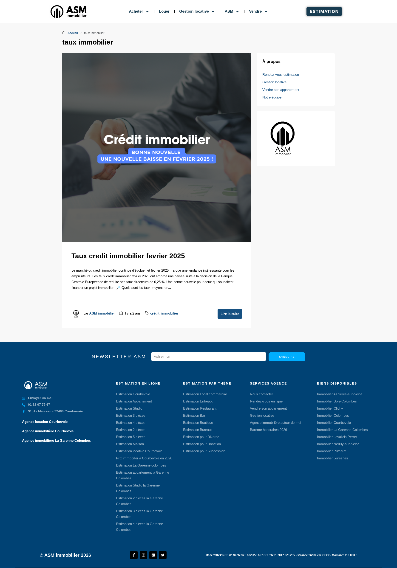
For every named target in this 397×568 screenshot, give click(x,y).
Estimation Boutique (198, 423)
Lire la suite (230, 314)
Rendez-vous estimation (280, 74)
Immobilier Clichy (330, 408)
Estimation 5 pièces (130, 437)
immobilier (169, 313)
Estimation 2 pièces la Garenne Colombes (139, 501)
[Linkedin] (153, 555)
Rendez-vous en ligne (266, 401)
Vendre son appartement (280, 90)
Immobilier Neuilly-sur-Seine (338, 444)
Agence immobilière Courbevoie (48, 431)
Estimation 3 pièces (130, 415)
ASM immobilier (102, 313)
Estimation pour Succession (204, 451)
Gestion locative (194, 11)
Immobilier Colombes (333, 415)
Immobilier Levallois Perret (337, 437)
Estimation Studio (129, 408)
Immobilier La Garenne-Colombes (342, 430)
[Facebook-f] (134, 555)
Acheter (136, 11)
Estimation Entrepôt (198, 401)
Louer (164, 11)
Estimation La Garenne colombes (141, 465)
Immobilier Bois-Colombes (337, 401)
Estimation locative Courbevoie (139, 451)
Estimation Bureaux (198, 430)
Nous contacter (261, 394)
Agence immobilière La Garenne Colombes (56, 440)
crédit (154, 313)
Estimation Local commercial (205, 394)
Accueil (73, 33)
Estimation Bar (194, 415)
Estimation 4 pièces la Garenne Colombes (139, 526)
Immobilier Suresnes (332, 458)
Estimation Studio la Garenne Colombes (138, 488)
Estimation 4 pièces (130, 423)
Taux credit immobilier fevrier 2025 (128, 256)
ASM (229, 11)
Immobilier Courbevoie (334, 423)
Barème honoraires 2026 (268, 430)
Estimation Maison (130, 444)
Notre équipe (271, 97)
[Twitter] (163, 555)
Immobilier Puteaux (331, 451)
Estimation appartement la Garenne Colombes (142, 475)
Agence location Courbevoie (45, 422)
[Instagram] (143, 555)
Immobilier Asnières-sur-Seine (339, 394)
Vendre (255, 11)
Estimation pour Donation (202, 444)
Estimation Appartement (134, 401)
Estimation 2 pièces (130, 430)
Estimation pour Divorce (201, 437)
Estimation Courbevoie (133, 394)
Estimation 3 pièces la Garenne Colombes (139, 514)
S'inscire (287, 356)
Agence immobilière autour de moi (275, 423)
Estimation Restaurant (199, 408)
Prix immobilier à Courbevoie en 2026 (144, 458)
